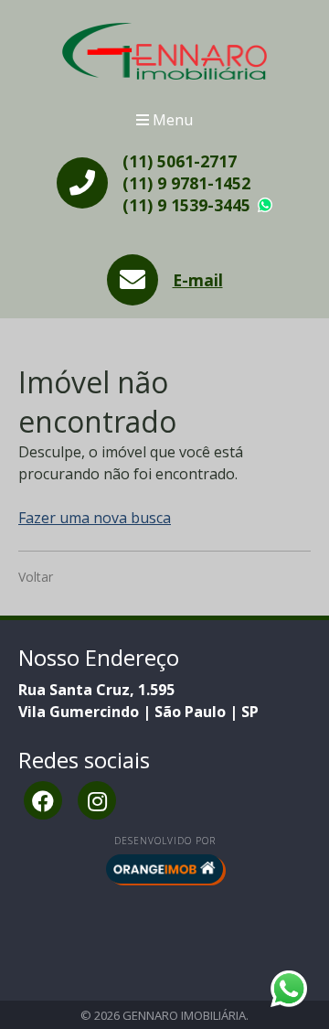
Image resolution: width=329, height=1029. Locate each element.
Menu (171, 120)
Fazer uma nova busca (94, 518)
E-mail (198, 280)
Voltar (35, 576)
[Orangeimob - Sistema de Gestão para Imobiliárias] (164, 869)
